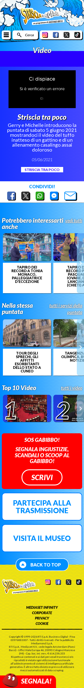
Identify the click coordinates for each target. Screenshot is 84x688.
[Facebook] (56, 35)
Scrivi (42, 477)
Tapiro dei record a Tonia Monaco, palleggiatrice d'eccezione (27, 274)
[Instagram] (45, 35)
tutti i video (71, 388)
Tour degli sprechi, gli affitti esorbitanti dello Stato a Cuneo (27, 362)
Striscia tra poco (42, 169)
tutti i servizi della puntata (65, 309)
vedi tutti (73, 220)
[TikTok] (77, 35)
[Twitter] (66, 35)
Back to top (45, 564)
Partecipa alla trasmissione (42, 506)
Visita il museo (42, 538)
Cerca (29, 35)
